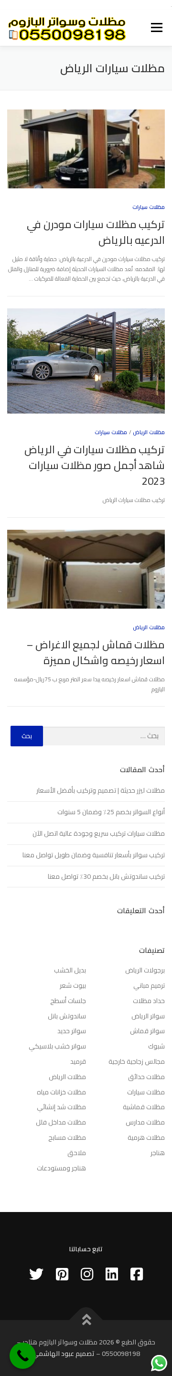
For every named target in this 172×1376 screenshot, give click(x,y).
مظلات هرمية (146, 1137)
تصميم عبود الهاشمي (63, 1353)
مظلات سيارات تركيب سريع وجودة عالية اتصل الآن (98, 833)
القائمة (157, 27)
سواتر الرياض (148, 1016)
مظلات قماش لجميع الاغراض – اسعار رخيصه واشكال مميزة (96, 652)
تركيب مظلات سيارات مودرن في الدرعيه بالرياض (96, 232)
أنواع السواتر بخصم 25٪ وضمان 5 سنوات (111, 812)
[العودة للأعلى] (86, 1320)
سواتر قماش (147, 1031)
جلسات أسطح (68, 1000)
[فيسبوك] (136, 1274)
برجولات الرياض (145, 970)
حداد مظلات (149, 1000)
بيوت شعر (73, 985)
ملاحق (76, 1153)
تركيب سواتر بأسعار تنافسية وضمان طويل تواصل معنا (93, 855)
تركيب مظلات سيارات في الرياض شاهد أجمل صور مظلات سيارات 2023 (94, 465)
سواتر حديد (71, 1031)
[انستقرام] (87, 1274)
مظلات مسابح (67, 1137)
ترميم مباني (149, 985)
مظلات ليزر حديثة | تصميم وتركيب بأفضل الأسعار (100, 790)
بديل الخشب (70, 970)
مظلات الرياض (149, 432)
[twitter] (36, 1274)
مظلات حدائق (146, 1076)
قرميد (78, 1061)
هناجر (157, 1153)
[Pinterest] (62, 1274)
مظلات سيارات (148, 207)
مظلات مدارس (145, 1122)
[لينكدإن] (112, 1274)
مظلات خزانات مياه (61, 1092)
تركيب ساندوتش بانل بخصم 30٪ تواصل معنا (106, 876)
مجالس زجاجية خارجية (136, 1061)
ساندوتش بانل (67, 1016)
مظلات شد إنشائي (61, 1107)
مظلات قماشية (144, 1107)
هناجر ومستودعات (61, 1168)
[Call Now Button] (23, 1356)
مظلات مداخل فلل (61, 1122)
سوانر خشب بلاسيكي (57, 1046)
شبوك (156, 1046)
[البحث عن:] (104, 736)
